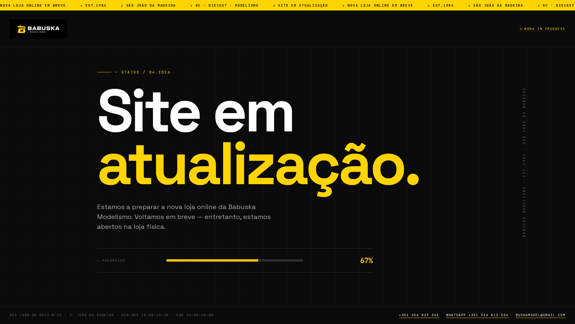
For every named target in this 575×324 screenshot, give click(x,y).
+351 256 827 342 (419, 315)
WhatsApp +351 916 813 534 (477, 315)
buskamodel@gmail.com (540, 315)
